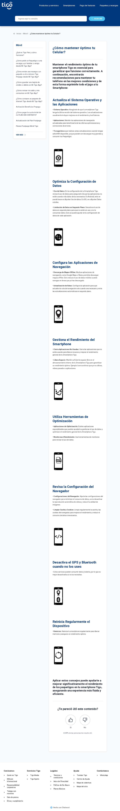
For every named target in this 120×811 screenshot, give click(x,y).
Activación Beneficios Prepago (28, 107)
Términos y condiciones (56, 776)
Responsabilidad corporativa (11, 786)
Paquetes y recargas (109, 6)
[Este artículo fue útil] (70, 720)
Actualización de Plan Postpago (28, 121)
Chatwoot (66, 807)
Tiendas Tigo (80, 775)
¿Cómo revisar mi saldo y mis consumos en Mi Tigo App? (28, 91)
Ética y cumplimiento (13, 801)
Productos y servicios (49, 6)
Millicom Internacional (10, 780)
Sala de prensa (11, 797)
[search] (50, 18)
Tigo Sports (33, 779)
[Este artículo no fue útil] (85, 720)
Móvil (25, 34)
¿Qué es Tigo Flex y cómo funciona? (26, 53)
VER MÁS (19, 135)
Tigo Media (33, 775)
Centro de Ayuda (81, 779)
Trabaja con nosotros (10, 792)
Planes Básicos (57, 789)
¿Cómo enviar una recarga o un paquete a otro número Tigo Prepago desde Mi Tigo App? (28, 74)
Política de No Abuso (59, 785)
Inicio (19, 34)
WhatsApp (102, 775)
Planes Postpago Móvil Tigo (27, 126)
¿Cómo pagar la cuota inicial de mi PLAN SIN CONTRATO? (28, 113)
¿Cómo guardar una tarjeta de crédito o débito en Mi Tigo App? (29, 83)
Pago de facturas (87, 6)
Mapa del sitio (80, 786)
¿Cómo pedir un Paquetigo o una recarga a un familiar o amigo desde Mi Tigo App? (29, 63)
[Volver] (14, 33)
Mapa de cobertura (82, 783)
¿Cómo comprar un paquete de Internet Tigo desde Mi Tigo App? (29, 100)
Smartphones (69, 6)
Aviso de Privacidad (59, 781)
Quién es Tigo (11, 775)
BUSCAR (98, 19)
